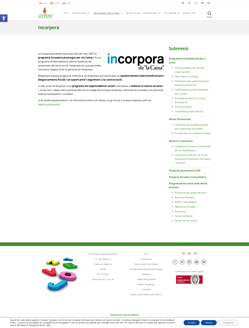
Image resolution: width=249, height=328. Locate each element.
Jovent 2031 (189, 13)
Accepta (191, 322)
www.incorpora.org (49, 104)
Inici (66, 13)
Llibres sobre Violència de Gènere (146, 294)
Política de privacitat (146, 279)
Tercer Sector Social (186, 220)
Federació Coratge (185, 206)
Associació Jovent (184, 197)
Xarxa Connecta (183, 216)
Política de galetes (146, 284)
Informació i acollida (186, 76)
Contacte (146, 289)
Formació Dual (183, 106)
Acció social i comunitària (141, 13)
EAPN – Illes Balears (186, 202)
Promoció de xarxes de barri (191, 192)
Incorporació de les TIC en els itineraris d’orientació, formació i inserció (193, 158)
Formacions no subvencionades (193, 133)
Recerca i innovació (181, 141)
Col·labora (170, 13)
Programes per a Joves (106, 13)
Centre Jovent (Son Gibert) (146, 264)
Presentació (79, 13)
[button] (3, 18)
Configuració (228, 322)
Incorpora (180, 211)
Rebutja (208, 322)
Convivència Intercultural (189, 111)
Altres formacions (180, 119)
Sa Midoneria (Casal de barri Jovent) (146, 269)
